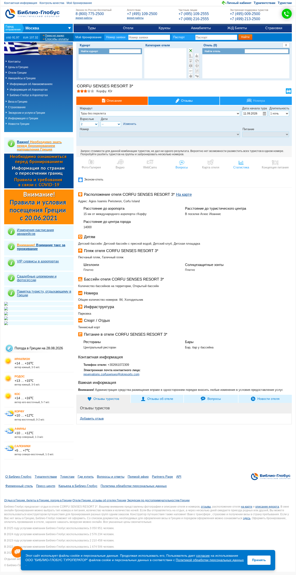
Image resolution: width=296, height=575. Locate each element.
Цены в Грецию (18, 67)
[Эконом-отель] (190, 76)
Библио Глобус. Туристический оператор (32, 14)
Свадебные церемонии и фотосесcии (36, 278)
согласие (203, 555)
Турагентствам (264, 3)
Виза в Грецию (17, 101)
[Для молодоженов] (197, 76)
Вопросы (182, 167)
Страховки (273, 28)
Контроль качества (52, 3)
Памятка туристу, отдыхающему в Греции (44, 293)
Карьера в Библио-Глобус (78, 486)
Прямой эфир (138, 476)
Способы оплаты (56, 39)
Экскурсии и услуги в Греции (26, 112)
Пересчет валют (54, 35)
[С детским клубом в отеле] (197, 60)
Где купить (86, 476)
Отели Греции (17, 72)
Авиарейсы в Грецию (22, 78)
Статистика (241, 167)
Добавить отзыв (92, 418)
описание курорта (267, 506)
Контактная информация (20, 3)
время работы (84, 17)
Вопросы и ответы (110, 476)
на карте (246, 506)
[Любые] (190, 50)
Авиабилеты (201, 28)
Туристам (285, 3)
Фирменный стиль (19, 486)
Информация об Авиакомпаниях (31, 84)
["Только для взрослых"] (190, 71)
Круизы (164, 28)
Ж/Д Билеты (237, 28)
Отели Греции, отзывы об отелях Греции (99, 500)
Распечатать (288, 91)
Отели (128, 28)
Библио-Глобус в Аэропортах (29, 95)
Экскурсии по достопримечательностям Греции (158, 500)
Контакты (14, 61)
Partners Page (162, 476)
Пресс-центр (45, 486)
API (178, 476)
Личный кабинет (239, 3)
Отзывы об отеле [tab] (160, 399)
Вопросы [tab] (214, 399)
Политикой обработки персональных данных (210, 560)
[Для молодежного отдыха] (197, 71)
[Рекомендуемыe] (197, 55)
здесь (246, 518)
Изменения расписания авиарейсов (35, 232)
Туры (92, 28)
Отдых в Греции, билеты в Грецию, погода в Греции (38, 500)
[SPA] (190, 60)
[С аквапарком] (190, 55)
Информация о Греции (23, 118)
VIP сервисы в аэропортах (38, 261)
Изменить (129, 124)
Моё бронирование (79, 3)
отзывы (206, 506)
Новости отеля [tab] (268, 399)
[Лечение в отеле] (190, 65)
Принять (259, 560)
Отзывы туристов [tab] (106, 399)
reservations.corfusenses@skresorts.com (111, 374)
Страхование (17, 107)
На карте (184, 194)
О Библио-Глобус (18, 476)
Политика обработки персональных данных (134, 486)
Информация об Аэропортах (29, 89)
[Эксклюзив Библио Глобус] (197, 65)
